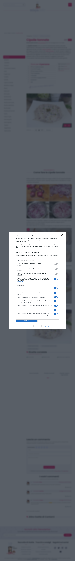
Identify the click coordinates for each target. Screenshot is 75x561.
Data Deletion (29, 326)
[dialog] (37, 280)
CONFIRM (27, 320)
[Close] (62, 235)
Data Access (37, 326)
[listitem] (37, 260)
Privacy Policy (46, 326)
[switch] (56, 264)
